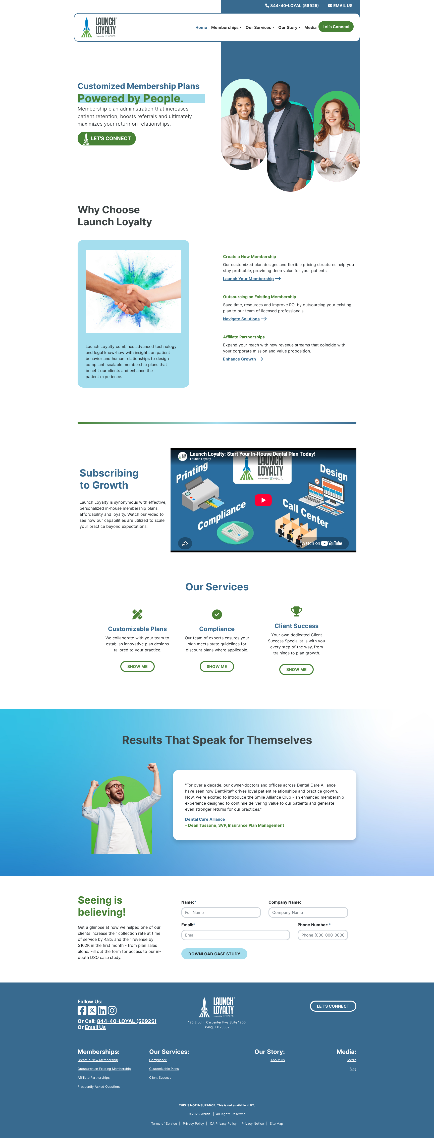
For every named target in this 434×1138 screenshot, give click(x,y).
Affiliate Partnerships (94, 1077)
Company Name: (284, 902)
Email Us (95, 1027)
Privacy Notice (253, 1123)
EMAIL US (342, 5)
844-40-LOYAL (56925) (294, 5)
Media (310, 27)
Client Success (160, 1077)
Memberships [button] (225, 27)
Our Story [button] (287, 27)
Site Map (276, 1123)
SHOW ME (137, 666)
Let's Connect (336, 26)
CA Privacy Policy (223, 1123)
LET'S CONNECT (110, 138)
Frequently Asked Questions (99, 1087)
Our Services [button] (258, 27)
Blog (353, 1069)
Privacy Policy (193, 1123)
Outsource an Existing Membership (104, 1069)
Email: (188, 924)
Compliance (158, 1060)
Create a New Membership (98, 1060)
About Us (277, 1060)
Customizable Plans (164, 1069)
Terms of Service (164, 1123)
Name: (188, 902)
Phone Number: (314, 924)
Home (202, 27)
